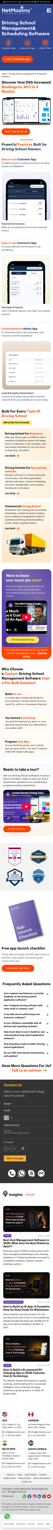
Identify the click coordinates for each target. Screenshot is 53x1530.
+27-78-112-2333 (38, 1467)
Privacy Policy (24, 1478)
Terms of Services (41, 1478)
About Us (11, 1475)
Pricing (31, 1523)
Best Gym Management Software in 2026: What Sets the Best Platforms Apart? (26, 1243)
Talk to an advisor (26, 1070)
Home (4, 74)
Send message (15, 1158)
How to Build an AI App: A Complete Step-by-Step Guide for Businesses (26, 1308)
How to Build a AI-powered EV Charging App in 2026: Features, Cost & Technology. (24, 1373)
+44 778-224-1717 (11, 2)
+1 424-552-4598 (27, 2)
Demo (40, 1523)
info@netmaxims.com (15, 1432)
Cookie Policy (9, 1478)
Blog (20, 1475)
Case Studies (30, 1475)
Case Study (8, 1523)
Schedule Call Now (18, 968)
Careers (42, 1475)
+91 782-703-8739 (43, 2)
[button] (6, 1117)
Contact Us (26, 1482)
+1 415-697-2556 (38, 1436)
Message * (8, 1131)
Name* (7, 1103)
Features (20, 1523)
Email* (7, 1110)
